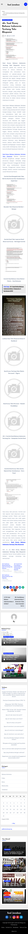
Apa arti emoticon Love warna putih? (14, 726)
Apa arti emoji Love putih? (14, 722)
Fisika (3, 778)
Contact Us (9, 927)
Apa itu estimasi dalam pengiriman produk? (14, 748)
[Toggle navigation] (2, 4)
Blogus (22, 922)
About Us (14, 931)
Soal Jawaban (13, 5)
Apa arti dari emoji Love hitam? (14, 719)
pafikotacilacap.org (7, 829)
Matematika (5, 786)
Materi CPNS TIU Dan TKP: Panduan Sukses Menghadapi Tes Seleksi (13, 901)
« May (13, 823)
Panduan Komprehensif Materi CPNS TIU (14, 700)
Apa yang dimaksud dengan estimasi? (14, 752)
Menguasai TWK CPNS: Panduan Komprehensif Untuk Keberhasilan (13, 885)
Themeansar (14, 924)
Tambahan (5, 789)
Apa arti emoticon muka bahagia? (14, 730)
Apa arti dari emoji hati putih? (14, 715)
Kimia (3, 782)
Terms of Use (23, 927)
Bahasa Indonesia (7, 20)
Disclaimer (15, 927)
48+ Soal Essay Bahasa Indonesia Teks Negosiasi (7, 576)
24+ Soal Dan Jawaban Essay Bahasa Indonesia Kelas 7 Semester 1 (12, 641)
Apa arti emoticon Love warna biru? (14, 734)
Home (2, 927)
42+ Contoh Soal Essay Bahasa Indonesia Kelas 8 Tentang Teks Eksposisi (18, 566)
